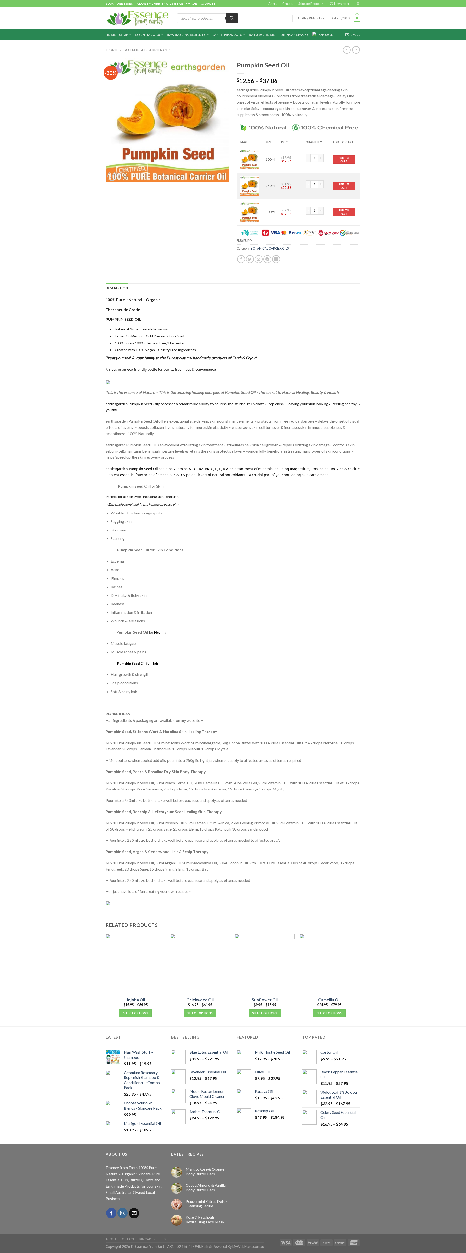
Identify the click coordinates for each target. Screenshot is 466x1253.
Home (111, 35)
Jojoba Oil (135, 999)
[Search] (232, 18)
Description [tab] (117, 288)
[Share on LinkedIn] (276, 259)
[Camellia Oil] (329, 964)
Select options (135, 1013)
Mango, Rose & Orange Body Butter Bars (205, 1171)
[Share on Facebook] (241, 259)
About (272, 4)
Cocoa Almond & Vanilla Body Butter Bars (206, 1187)
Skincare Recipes (309, 4)
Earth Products (227, 35)
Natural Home (262, 35)
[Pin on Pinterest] (267, 259)
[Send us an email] (358, 4)
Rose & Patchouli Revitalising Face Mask (205, 1219)
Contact (287, 4)
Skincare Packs (295, 35)
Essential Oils (147, 35)
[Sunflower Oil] (265, 964)
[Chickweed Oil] (200, 964)
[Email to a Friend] (259, 259)
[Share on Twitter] (250, 259)
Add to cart (344, 159)
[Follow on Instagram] (122, 1213)
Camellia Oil (329, 999)
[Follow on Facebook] (111, 1213)
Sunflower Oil (265, 999)
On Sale (326, 35)
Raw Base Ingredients (186, 35)
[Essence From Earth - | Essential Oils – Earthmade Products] (138, 18)
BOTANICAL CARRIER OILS (147, 50)
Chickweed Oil (200, 999)
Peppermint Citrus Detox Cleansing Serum (206, 1203)
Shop (123, 35)
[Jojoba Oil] (136, 964)
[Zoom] (112, 176)
